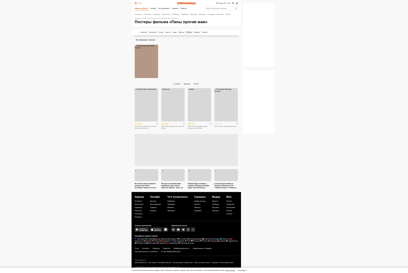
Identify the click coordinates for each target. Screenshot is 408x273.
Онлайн (153, 8)
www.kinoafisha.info (141, 262)
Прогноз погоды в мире (202, 262)
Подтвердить (242, 270)
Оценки (229, 211)
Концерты (156, 14)
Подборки (184, 14)
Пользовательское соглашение (146, 251)
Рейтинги (170, 207)
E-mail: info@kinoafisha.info (170, 251)
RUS (228, 3)
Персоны (215, 211)
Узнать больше (230, 270)
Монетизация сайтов (226, 262)
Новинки (153, 211)
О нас (137, 248)
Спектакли (147, 14)
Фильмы (153, 201)
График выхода (199, 201)
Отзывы (229, 214)
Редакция (156, 248)
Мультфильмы (155, 204)
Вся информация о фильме (145, 40)
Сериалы (175, 8)
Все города (152, 262)
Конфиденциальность (181, 248)
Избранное (230, 204)
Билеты (229, 201)
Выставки (220, 14)
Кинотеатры (166, 14)
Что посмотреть (164, 8)
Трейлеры (202, 14)
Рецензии (193, 14)
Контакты (145, 248)
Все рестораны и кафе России (183, 262)
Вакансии (166, 248)
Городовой (215, 262)
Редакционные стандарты (202, 248)
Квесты (228, 14)
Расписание (230, 207)
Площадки (211, 14)
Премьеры (176, 14)
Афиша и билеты (141, 8)
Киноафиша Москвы (164, 262)
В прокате (138, 14)
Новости (184, 8)
